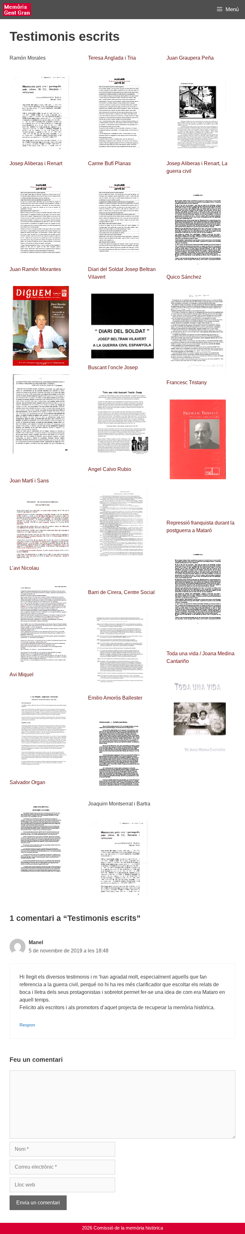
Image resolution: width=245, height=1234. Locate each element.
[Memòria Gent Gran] (17, 9)
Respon (27, 1025)
